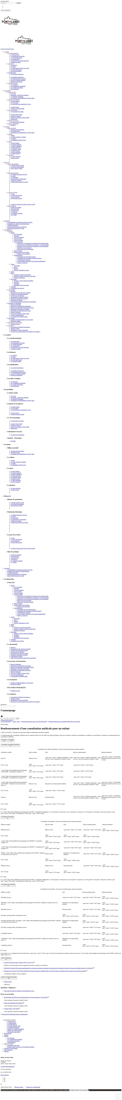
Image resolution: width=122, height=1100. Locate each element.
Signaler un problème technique (15, 1029)
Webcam (6, 1051)
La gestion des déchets (13, 1027)
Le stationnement (11, 1023)
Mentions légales (18, 1087)
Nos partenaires (11, 1042)
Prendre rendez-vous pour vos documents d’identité (20, 1047)
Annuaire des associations (11, 1048)
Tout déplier (11, 739)
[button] (10, 745)
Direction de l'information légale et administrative (15, 1014)
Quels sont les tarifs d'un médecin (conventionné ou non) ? (19, 991)
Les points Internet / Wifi (13, 1026)
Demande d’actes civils (13, 1045)
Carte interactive (8, 1050)
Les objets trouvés (12, 1024)
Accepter (72, 1090)
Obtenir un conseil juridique (14, 1030)
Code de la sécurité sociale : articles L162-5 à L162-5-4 (18, 962)
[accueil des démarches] (2, 717)
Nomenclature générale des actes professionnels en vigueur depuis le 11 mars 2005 (25, 997)
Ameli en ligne (8, 981)
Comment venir (11, 1021)
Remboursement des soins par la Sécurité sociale (34, 721)
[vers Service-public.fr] (7, 720)
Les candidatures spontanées (14, 1039)
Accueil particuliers (6, 721)
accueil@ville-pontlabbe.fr (8, 1066)
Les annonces (10, 1038)
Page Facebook (5, 1075)
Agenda (6, 1035)
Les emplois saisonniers (13, 1041)
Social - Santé (16, 721)
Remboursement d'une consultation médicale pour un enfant (64, 721)
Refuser (77, 1090)
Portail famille (7, 1033)
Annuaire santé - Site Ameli (11, 1008)
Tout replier (4, 739)
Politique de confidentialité (33, 1087)
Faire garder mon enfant (13, 1032)
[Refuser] (89, 1090)
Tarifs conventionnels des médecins (13, 1003)
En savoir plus (84, 1090)
